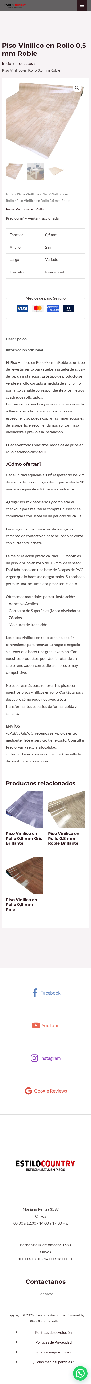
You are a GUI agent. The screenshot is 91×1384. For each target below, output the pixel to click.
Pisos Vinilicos (28, 194)
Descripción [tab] (16, 339)
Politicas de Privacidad (53, 1342)
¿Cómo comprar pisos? (53, 1352)
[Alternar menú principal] (82, 5)
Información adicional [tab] (24, 350)
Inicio (10, 194)
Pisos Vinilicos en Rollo (25, 209)
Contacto (45, 1294)
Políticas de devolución (53, 1332)
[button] (77, 88)
